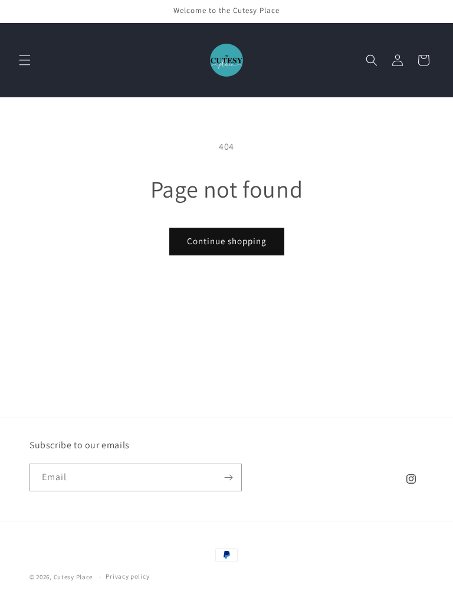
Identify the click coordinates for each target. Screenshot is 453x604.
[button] (25, 60)
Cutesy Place (73, 577)
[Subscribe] (228, 477)
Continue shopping (227, 241)
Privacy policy (127, 576)
